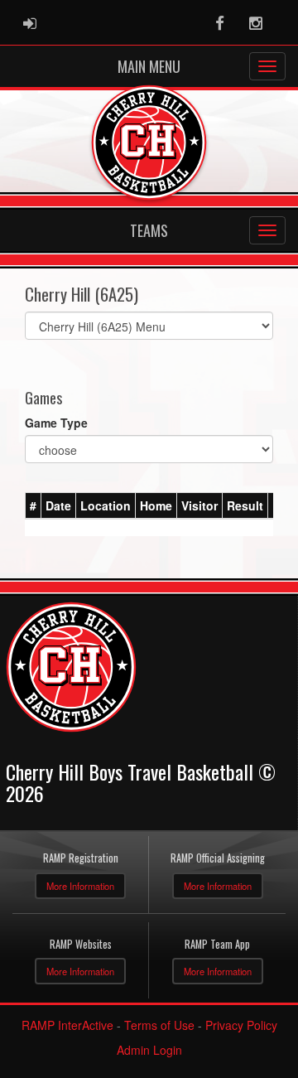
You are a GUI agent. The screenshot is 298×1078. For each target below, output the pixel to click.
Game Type (56, 422)
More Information (80, 885)
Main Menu (149, 66)
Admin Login (149, 1050)
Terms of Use (159, 1025)
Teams (149, 230)
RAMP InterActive (67, 1025)
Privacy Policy (241, 1025)
